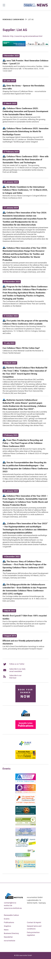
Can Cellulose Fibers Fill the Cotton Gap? (21, 348)
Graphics (7, 926)
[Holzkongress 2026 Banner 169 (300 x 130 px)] (25, 814)
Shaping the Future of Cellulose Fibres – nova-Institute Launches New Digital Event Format (24, 92)
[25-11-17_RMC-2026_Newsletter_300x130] (25, 782)
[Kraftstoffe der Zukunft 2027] (25, 857)
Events (6, 919)
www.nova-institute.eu (13, 908)
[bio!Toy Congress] (25, 868)
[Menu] (7, 5)
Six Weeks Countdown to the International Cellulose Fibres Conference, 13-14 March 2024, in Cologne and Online (25, 190)
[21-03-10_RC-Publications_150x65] (25, 728)
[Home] (36, 5)
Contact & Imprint (34, 922)
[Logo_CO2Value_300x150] (25, 748)
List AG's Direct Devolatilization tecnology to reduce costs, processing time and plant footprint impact (23, 647)
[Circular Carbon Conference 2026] (25, 825)
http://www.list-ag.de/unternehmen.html (26, 36)
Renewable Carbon (11, 915)
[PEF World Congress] (25, 846)
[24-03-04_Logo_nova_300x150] (25, 718)
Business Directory (11, 933)
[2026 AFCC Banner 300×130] (25, 836)
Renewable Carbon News (13, 19)
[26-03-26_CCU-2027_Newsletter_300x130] (25, 803)
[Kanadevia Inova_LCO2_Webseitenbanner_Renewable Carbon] (26, 46)
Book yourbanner (25, 694)
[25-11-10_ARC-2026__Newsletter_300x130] (25, 792)
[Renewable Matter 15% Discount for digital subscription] (25, 758)
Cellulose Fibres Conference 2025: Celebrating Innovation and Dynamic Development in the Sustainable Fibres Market (25, 111)
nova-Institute (9, 940)
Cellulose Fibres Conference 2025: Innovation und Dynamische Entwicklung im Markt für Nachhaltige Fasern (25, 131)
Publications (9, 922)
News (6, 930)
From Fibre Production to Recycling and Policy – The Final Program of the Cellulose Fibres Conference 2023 (23, 443)
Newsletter (8, 937)
